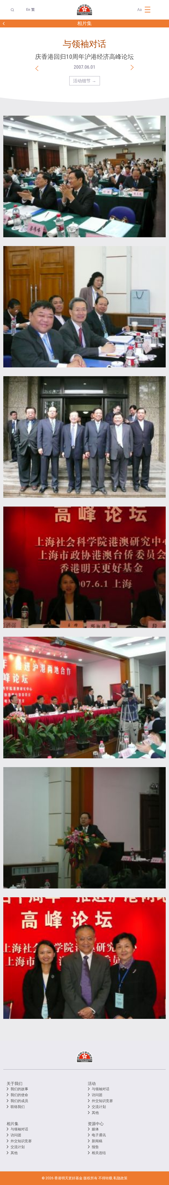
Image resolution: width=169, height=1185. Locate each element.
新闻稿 (97, 1141)
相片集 (12, 1123)
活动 (92, 1083)
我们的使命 (19, 1095)
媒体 (95, 1129)
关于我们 (14, 1083)
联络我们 (18, 1107)
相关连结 (99, 1153)
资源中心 (96, 1123)
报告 (95, 1147)
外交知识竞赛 (102, 1101)
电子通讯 (99, 1135)
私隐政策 (120, 1178)
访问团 (97, 1095)
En (27, 9)
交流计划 (99, 1107)
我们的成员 (19, 1101)
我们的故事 (19, 1089)
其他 (95, 1113)
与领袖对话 (100, 1089)
